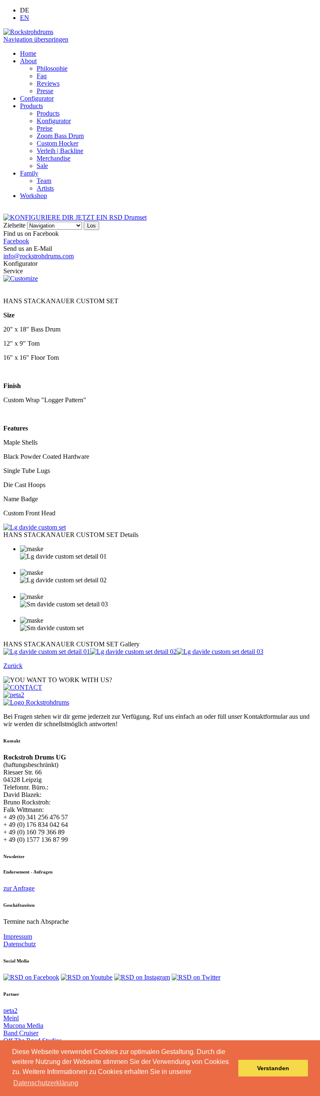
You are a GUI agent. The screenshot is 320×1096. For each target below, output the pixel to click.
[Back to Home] (28, 31)
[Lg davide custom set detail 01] (46, 651)
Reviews (48, 83)
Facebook (16, 241)
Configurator (37, 98)
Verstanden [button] (273, 1068)
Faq (42, 75)
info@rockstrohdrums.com (38, 256)
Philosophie (52, 68)
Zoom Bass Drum (60, 135)
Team (44, 180)
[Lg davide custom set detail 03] (220, 651)
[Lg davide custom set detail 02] (133, 651)
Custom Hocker (57, 143)
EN (24, 17)
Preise (44, 128)
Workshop (33, 195)
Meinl (11, 1018)
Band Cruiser (20, 1033)
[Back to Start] (36, 702)
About (28, 60)
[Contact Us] (22, 687)
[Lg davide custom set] (34, 527)
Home (28, 53)
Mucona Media (23, 1025)
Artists (45, 188)
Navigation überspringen (35, 39)
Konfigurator (54, 120)
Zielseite (14, 225)
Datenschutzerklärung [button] (45, 1082)
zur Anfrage (19, 888)
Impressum (17, 936)
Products (31, 105)
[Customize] (20, 278)
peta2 (10, 1010)
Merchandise (53, 158)
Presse (45, 90)
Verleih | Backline (60, 150)
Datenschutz (19, 944)
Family (29, 173)
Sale (42, 165)
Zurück (12, 665)
